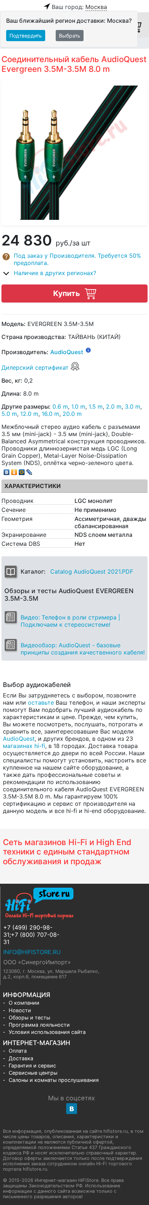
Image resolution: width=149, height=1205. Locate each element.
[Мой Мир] (22, 470)
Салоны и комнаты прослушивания (54, 1080)
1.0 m (78, 406)
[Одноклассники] (14, 470)
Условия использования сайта (47, 1032)
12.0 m (29, 413)
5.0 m (9, 413)
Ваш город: (79, 6)
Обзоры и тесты (29, 1017)
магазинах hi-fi (24, 745)
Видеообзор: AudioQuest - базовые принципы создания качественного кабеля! (83, 648)
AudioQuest (66, 352)
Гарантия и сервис (32, 1065)
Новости (20, 1010)
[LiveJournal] (29, 470)
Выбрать (69, 35)
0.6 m (60, 406)
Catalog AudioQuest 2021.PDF (91, 571)
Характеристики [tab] (32, 486)
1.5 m (96, 406)
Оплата (18, 1051)
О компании (24, 1003)
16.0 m (50, 413)
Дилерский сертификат (36, 367)
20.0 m (72, 413)
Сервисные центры (33, 1073)
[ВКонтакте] (6, 470)
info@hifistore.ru (32, 952)
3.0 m (132, 406)
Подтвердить (25, 35)
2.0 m (114, 406)
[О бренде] (88, 349)
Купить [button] (67, 293)
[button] (74, 259)
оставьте (41, 702)
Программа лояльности (39, 1025)
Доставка (21, 1058)
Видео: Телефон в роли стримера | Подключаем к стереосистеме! (70, 621)
